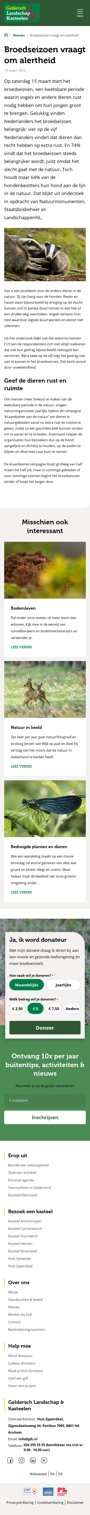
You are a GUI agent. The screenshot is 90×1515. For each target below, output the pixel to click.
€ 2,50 (17, 1008)
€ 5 (35, 1008)
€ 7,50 (54, 1008)
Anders (72, 1008)
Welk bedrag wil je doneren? (32, 999)
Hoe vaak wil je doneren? (30, 975)
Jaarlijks (63, 984)
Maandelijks (26, 984)
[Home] (6, 34)
